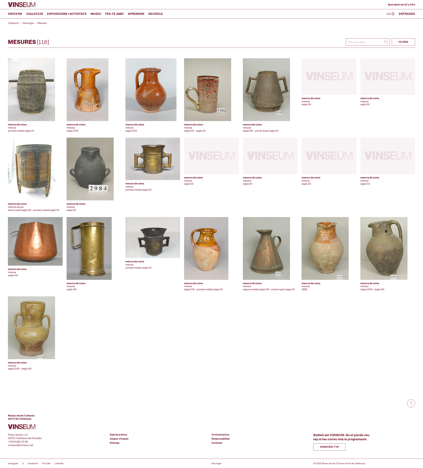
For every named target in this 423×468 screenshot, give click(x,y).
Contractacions (221, 434)
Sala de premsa (118, 434)
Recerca (155, 14)
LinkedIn (59, 463)
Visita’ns (15, 14)
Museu (96, 14)
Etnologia (28, 23)
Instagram (13, 463)
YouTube (46, 463)
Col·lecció (34, 14)
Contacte (217, 443)
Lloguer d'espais (119, 438)
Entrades (407, 14)
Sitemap (114, 443)
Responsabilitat (221, 438)
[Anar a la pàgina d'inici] (21, 4)
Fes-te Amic (114, 14)
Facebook (33, 463)
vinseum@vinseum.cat (20, 445)
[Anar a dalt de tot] (411, 403)
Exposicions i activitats (67, 14)
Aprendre (136, 14)
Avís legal (216, 463)
